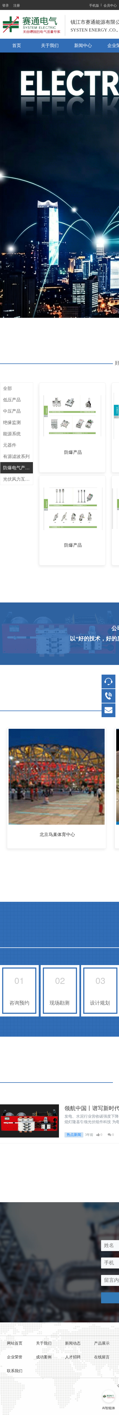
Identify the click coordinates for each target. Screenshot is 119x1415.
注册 (16, 5)
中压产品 (12, 411)
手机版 (94, 5)
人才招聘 (73, 1357)
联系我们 (14, 1371)
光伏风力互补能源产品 (18, 479)
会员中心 (110, 5)
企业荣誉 (14, 1357)
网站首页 (14, 1343)
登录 (5, 5)
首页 (16, 45)
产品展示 (102, 1343)
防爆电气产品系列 (18, 467)
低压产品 (12, 399)
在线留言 (102, 1357)
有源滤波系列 (16, 456)
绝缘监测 (12, 422)
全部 (7, 388)
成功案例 (43, 1357)
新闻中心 (83, 45)
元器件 (9, 445)
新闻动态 (73, 1343)
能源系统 (12, 433)
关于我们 (50, 45)
